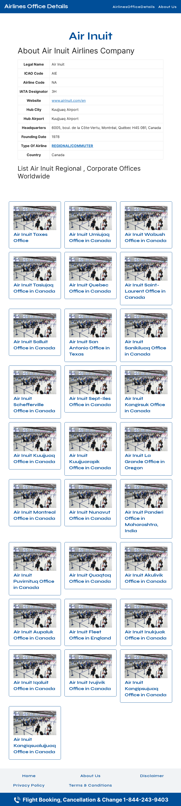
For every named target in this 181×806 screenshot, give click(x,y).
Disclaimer (152, 775)
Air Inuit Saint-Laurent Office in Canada (145, 291)
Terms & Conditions (90, 785)
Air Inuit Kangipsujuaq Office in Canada (145, 689)
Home (29, 775)
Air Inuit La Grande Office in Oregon (145, 462)
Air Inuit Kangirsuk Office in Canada (145, 405)
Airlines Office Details (36, 6)
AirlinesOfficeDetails (134, 7)
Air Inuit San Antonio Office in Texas (89, 348)
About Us (167, 7)
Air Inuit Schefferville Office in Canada (34, 405)
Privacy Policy (29, 785)
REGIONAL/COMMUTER (72, 146)
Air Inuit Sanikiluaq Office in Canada (145, 348)
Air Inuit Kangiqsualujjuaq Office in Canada (34, 746)
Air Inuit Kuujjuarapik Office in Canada (90, 462)
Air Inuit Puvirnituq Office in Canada (33, 581)
